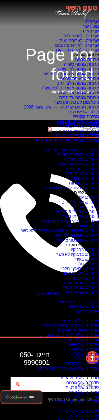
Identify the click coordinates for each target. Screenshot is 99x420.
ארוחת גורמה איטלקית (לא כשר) (70, 88)
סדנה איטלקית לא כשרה (77, 330)
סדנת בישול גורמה (82, 382)
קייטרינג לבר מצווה (82, 169)
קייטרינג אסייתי (85, 207)
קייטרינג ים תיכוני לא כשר (77, 235)
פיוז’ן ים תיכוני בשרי (82, 226)
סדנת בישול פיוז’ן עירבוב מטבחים (69, 335)
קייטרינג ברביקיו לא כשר (77, 254)
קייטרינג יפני (88, 197)
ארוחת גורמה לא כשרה (78, 69)
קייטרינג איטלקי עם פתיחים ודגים (70, 221)
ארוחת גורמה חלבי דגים (77, 83)
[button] (21, 397)
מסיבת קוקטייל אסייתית (78, 131)
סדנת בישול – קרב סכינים (76, 401)
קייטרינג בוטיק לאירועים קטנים (72, 150)
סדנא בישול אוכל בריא (79, 411)
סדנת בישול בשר (84, 416)
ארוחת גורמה (87, 59)
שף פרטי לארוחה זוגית (79, 40)
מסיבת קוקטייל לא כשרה (77, 135)
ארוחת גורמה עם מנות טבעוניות (71, 74)
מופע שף (91, 26)
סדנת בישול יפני (85, 349)
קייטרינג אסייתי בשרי (80, 216)
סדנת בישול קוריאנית (80, 321)
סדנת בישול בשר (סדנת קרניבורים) (68, 368)
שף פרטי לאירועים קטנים (77, 45)
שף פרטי (91, 21)
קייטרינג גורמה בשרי (81, 287)
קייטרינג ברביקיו (85, 249)
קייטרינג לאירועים (83, 112)
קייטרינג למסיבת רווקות (78, 154)
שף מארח (90, 31)
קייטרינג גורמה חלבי (81, 292)
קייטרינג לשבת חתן (82, 173)
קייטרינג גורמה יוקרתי (80, 283)
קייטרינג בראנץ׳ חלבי (80, 268)
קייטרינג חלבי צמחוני (80, 273)
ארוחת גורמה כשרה (81, 64)
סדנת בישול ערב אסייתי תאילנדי (70, 325)
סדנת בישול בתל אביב (79, 378)
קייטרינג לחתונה (85, 178)
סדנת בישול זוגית (84, 392)
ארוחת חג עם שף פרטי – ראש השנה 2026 (61, 107)
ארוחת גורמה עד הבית (79, 97)
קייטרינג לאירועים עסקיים (77, 164)
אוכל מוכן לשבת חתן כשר (76, 102)
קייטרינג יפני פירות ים (80, 202)
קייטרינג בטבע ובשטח (79, 302)
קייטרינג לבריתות (84, 183)
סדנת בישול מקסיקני (81, 363)
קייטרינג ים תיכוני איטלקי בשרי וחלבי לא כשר (60, 230)
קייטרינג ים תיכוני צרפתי (78, 240)
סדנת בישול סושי (84, 344)
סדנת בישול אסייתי (82, 359)
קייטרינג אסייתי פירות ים (77, 211)
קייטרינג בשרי (87, 259)
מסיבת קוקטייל (86, 116)
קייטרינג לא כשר (84, 278)
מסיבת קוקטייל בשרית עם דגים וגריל (67, 140)
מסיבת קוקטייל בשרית (79, 126)
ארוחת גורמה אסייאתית (78, 93)
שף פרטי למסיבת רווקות (77, 50)
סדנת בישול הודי (84, 354)
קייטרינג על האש (84, 306)
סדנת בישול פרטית (82, 387)
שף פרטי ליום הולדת (81, 36)
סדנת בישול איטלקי (82, 340)
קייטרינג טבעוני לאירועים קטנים (71, 188)
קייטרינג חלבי (87, 264)
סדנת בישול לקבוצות (81, 397)
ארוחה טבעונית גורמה (79, 78)
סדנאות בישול (86, 311)
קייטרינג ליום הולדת (82, 159)
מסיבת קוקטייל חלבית (79, 121)
